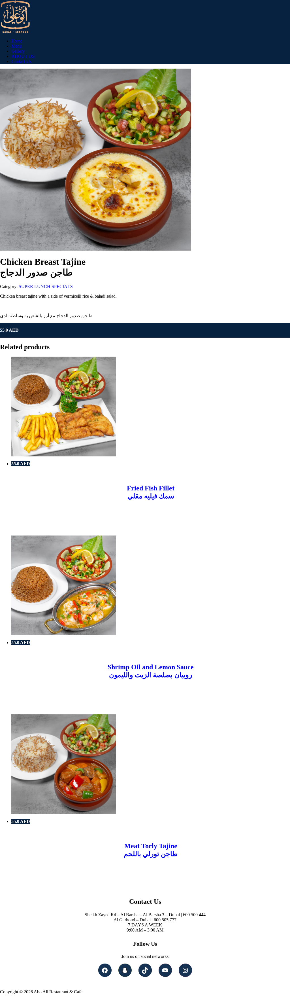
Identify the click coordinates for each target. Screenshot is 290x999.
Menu (16, 46)
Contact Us (21, 61)
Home (16, 41)
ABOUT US (23, 56)
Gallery (18, 51)
